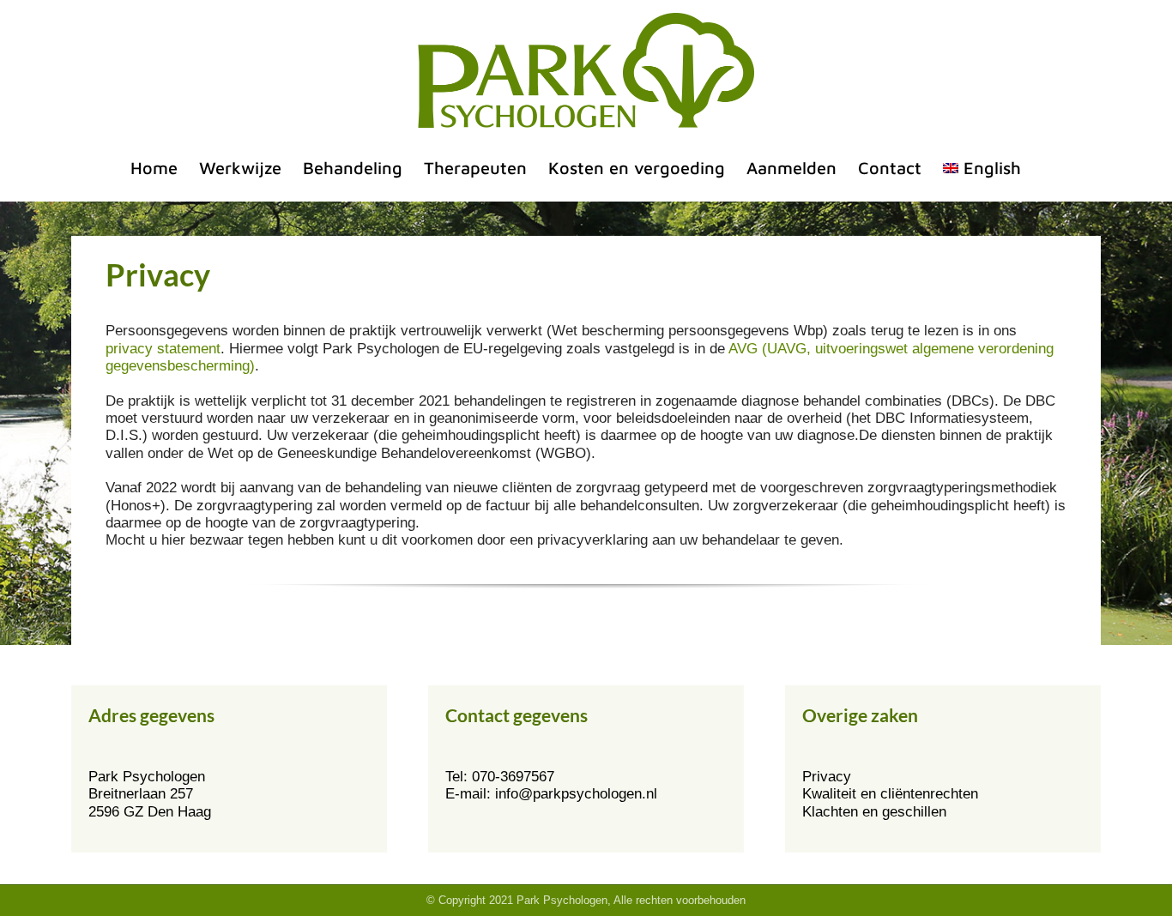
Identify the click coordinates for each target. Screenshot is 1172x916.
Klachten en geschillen (874, 812)
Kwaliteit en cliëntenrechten (890, 794)
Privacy (826, 776)
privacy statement (163, 348)
